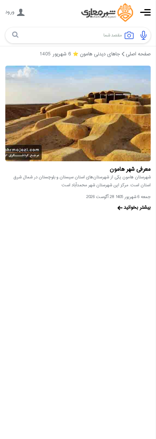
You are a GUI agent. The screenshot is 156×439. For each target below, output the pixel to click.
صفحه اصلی (138, 54)
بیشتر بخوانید (137, 208)
